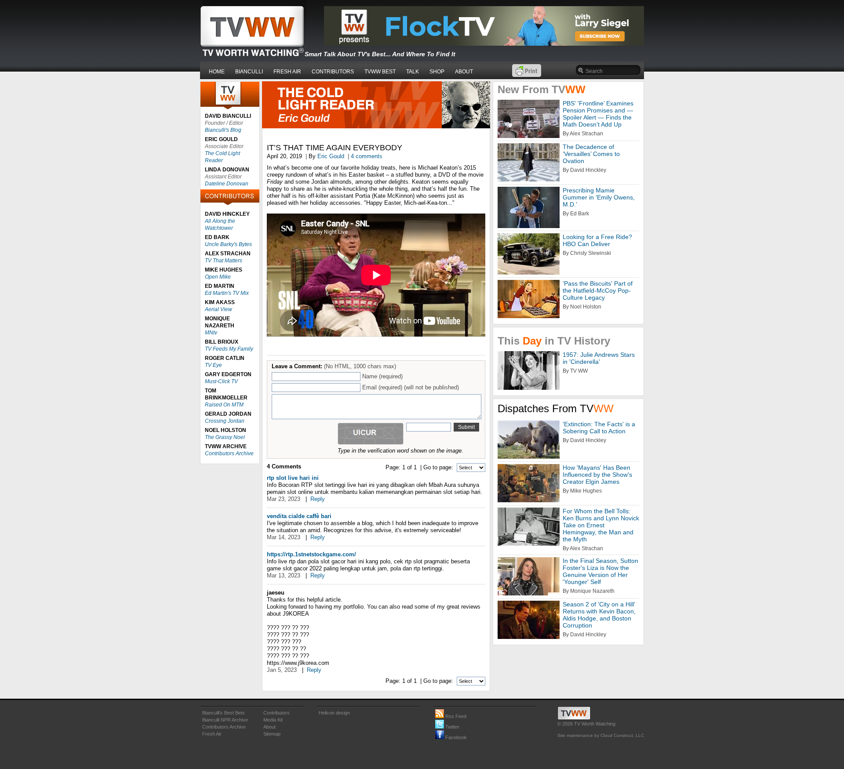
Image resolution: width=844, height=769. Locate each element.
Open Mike (218, 277)
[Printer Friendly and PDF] (526, 75)
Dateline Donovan (226, 184)
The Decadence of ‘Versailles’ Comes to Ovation (591, 153)
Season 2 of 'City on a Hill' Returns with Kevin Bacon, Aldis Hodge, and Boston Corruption (599, 615)
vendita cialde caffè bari (299, 516)
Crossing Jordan (224, 421)
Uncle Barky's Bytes (228, 244)
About (269, 726)
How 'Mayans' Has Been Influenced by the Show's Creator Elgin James (597, 474)
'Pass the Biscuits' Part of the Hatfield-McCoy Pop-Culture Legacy (598, 290)
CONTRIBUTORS (333, 72)
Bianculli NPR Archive (225, 719)
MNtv (211, 333)
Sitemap (271, 733)
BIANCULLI (249, 72)
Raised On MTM (224, 405)
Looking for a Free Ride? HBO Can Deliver (597, 240)
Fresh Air (212, 733)
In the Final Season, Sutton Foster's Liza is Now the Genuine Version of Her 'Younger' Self (600, 571)
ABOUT (464, 72)
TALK (412, 72)
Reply (317, 499)
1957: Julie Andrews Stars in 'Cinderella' (599, 358)
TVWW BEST (380, 72)
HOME (217, 72)
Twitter (451, 726)
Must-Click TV (221, 381)
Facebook (455, 737)
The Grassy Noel (225, 437)
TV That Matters (223, 261)
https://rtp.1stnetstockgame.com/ (311, 554)
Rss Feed (455, 716)
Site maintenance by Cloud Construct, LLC (600, 735)
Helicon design (334, 712)
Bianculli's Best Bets (223, 712)
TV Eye (213, 365)
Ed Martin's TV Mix (227, 293)
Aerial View (218, 309)
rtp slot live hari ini (293, 478)
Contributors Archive (229, 453)
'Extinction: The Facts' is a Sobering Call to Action (599, 428)
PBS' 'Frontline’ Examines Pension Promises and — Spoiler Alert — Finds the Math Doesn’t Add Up (598, 114)
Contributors (276, 712)
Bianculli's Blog (223, 130)
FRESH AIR (287, 72)
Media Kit (273, 719)
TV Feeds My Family (229, 349)
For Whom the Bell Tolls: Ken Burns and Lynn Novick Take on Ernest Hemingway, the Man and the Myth (601, 525)
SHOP (436, 72)
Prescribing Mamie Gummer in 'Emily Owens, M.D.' (599, 197)
